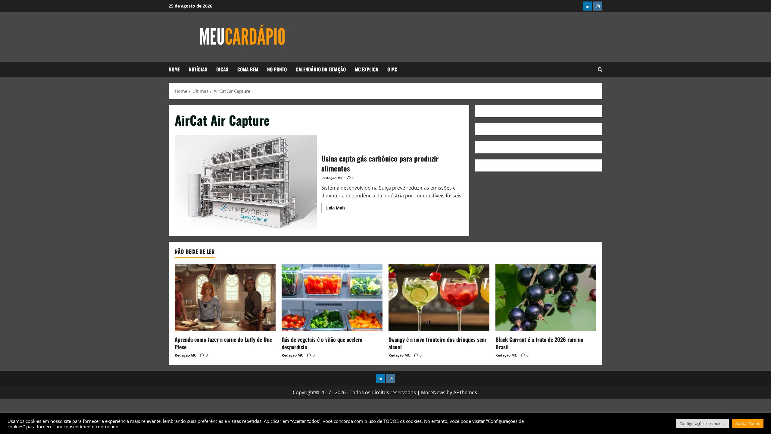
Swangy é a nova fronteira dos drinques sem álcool (437, 343)
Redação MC (332, 178)
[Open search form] (600, 69)
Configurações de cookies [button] (702, 423)
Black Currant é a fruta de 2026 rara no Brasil (539, 343)
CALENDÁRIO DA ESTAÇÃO (321, 69)
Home (174, 69)
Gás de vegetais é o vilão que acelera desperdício (322, 343)
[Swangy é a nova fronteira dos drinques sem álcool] (439, 297)
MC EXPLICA (366, 69)
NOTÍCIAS (198, 69)
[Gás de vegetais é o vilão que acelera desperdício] (332, 297)
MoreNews (433, 392)
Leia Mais (338, 207)
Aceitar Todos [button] (747, 423)
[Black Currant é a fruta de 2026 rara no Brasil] (545, 297)
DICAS (222, 69)
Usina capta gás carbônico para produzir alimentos (246, 182)
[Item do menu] (587, 6)
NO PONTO (277, 69)
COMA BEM (247, 69)
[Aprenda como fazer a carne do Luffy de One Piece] (225, 297)
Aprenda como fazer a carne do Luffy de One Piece (223, 343)
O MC (392, 69)
